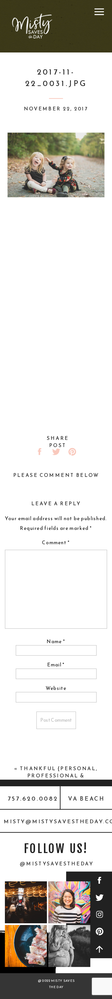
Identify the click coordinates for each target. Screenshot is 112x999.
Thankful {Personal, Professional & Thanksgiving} (59, 776)
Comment (56, 542)
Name (56, 641)
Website (56, 688)
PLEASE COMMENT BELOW (56, 475)
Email (56, 665)
